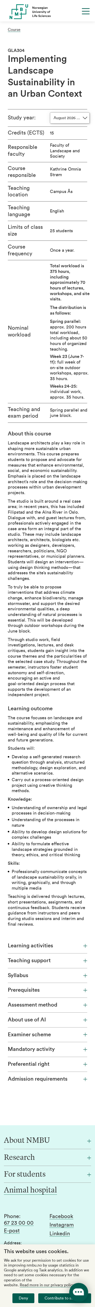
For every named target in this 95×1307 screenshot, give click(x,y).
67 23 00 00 (19, 1223)
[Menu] (85, 11)
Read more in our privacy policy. (47, 1285)
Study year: (22, 117)
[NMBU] (47, 11)
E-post (12, 1230)
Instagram (61, 1225)
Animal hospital (30, 1190)
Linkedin (59, 1233)
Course (14, 30)
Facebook (61, 1216)
